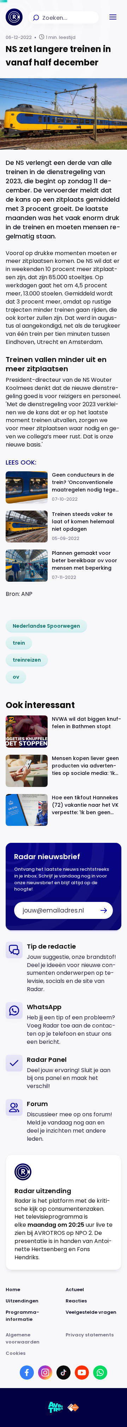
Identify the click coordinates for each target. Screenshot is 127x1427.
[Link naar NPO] (73, 1408)
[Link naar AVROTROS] (55, 1408)
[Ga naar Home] (14, 16)
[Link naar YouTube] (82, 1372)
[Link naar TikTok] (63, 1372)
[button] (112, 16)
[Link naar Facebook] (27, 1372)
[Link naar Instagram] (45, 1372)
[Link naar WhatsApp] (100, 1372)
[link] (46, 626)
